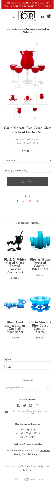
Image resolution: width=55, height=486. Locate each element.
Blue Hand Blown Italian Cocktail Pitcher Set (15, 327)
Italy (8, 28)
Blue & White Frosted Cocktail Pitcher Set (40, 264)
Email (37, 201)
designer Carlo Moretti (27, 139)
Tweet (23, 201)
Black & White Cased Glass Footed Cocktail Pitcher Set (15, 265)
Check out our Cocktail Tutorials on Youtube (30, 412)
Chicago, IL (35, 454)
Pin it (30, 201)
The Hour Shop (28, 466)
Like (17, 201)
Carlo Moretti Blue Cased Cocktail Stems (40, 327)
